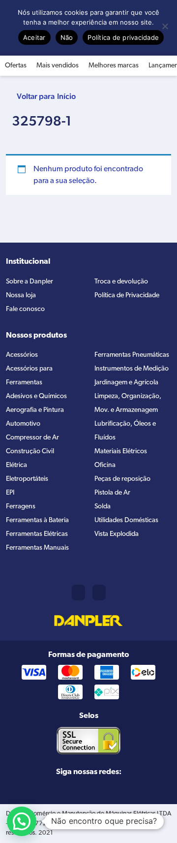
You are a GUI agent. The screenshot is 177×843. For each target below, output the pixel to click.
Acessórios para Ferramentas (29, 375)
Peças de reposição (122, 479)
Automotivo (23, 424)
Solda (102, 506)
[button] (21, 821)
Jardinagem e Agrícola (126, 382)
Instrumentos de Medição (131, 369)
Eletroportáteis (27, 479)
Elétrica (16, 465)
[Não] (165, 26)
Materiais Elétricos (120, 451)
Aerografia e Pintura (35, 410)
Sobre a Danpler (29, 281)
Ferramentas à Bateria (37, 520)
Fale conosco (25, 309)
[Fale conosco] (99, 592)
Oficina (105, 465)
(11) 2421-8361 (78, 592)
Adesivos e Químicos (36, 396)
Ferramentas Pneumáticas (131, 355)
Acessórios (22, 355)
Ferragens (20, 506)
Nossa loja (21, 295)
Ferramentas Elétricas (37, 534)
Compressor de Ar (32, 437)
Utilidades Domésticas (126, 520)
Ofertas (16, 65)
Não (66, 37)
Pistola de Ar (112, 493)
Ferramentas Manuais (37, 548)
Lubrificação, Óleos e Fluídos (125, 430)
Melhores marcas (113, 65)
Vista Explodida (116, 534)
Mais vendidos (57, 65)
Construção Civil (30, 451)
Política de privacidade (123, 37)
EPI (10, 493)
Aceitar (34, 37)
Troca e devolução (121, 281)
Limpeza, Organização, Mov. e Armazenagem (127, 403)
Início (66, 96)
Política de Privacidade (126, 295)
